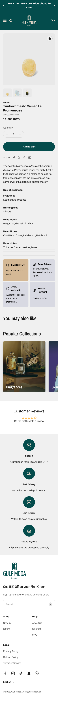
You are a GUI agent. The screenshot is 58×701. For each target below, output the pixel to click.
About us (37, 623)
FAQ (34, 634)
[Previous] (3, 5)
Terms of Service (12, 663)
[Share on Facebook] (14, 157)
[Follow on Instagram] (13, 673)
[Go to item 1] (7, 93)
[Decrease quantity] (7, 134)
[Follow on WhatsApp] (37, 673)
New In (7, 623)
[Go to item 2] (17, 93)
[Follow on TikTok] (21, 673)
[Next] (54, 5)
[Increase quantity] (20, 134)
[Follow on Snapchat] (29, 673)
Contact (36, 629)
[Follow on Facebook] (5, 673)
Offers (6, 629)
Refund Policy (10, 657)
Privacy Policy (11, 651)
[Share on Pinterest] (24, 157)
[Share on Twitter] (19, 157)
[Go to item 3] (27, 93)
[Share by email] (29, 157)
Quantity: (8, 127)
